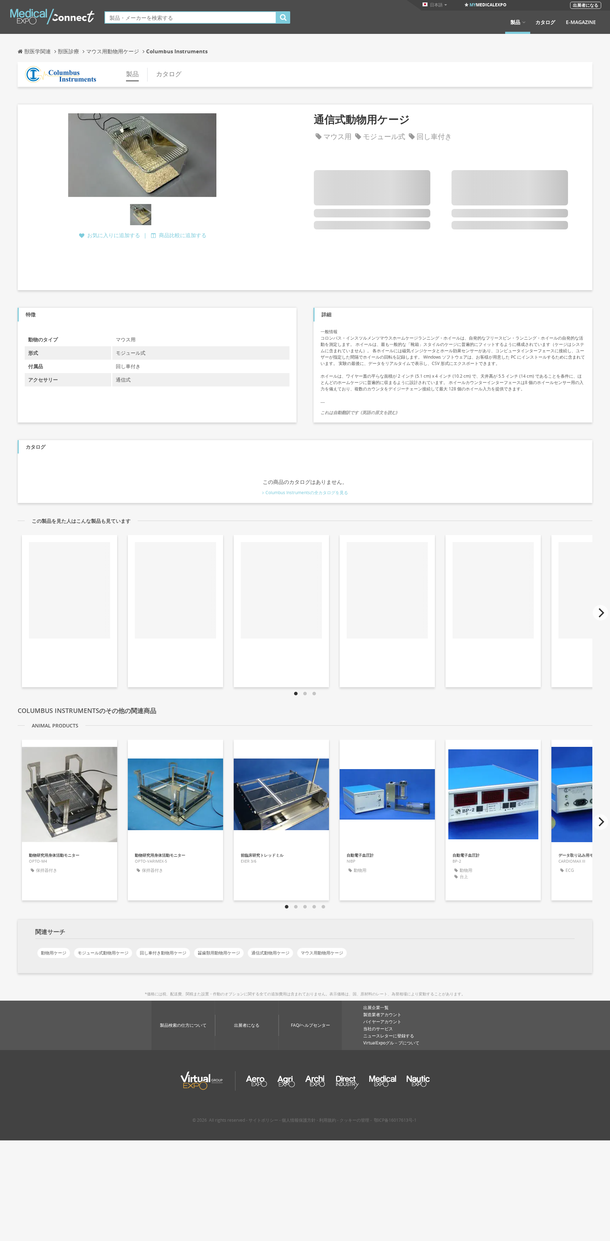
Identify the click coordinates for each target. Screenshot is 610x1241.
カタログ (545, 22)
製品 (515, 22)
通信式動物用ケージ (270, 953)
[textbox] (190, 17)
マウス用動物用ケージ (322, 953)
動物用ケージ (53, 953)
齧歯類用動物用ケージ (219, 953)
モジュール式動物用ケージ (103, 953)
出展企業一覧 (376, 1008)
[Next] (600, 612)
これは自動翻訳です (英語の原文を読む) (359, 412)
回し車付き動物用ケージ (163, 953)
